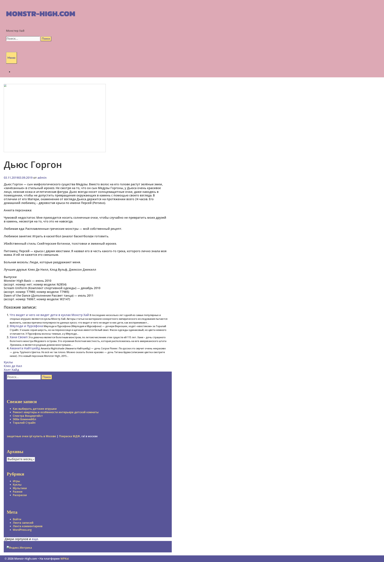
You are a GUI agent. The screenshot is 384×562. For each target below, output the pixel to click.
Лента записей (23, 522)
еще (35, 539)
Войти (17, 519)
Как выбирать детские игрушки (35, 408)
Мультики (20, 488)
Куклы (8, 362)
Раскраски (20, 495)
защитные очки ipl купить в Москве (31, 436)
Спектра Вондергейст (28, 416)
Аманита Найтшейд (25, 348)
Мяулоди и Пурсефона (26, 326)
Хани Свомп (19, 337)
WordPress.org (22, 530)
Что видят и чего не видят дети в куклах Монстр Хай (49, 315)
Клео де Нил (13, 366)
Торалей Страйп (24, 422)
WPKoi (64, 558)
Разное (17, 491)
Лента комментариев (27, 526)
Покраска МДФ (69, 436)
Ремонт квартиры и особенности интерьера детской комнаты (56, 412)
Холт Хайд (11, 370)
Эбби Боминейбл (24, 419)
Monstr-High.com (40, 13)
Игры (16, 481)
